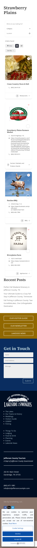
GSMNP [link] (8, 421)
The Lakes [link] (9, 411)
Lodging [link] (8, 433)
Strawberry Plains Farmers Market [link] (18, 131)
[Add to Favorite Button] (28, 58)
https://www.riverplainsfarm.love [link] (20, 262)
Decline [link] (17, 534)
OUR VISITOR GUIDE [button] (19, 318)
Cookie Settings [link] (17, 528)
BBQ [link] (26, 220)
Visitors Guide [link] (11, 419)
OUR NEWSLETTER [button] (19, 326)
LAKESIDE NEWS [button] (18, 333)
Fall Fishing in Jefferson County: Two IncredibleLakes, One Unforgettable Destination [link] (18, 303)
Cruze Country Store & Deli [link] (18, 84)
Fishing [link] (8, 424)
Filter (10, 46)
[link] (17, 46)
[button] (7, 113)
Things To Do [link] (10, 431)
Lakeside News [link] (11, 443)
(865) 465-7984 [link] (15, 212)
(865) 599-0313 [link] (15, 154)
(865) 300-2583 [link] (15, 265)
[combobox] (18, 29)
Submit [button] (28, 380)
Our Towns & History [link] (13, 414)
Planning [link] (8, 438)
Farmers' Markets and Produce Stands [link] (17, 164)
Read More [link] (13, 523)
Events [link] (8, 440)
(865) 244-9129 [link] (15, 87)
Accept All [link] (17, 539)
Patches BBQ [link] (12, 200)
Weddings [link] (9, 416)
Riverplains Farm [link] (14, 255)
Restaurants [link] (24, 96)
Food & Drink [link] (10, 436)
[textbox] (9, 28)
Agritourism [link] (24, 273)
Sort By (9, 50)
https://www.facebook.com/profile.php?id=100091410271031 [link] (20, 208)
